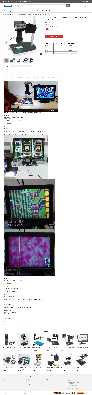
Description (7, 66)
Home (23, 11)
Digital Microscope (11, 14)
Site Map (5, 384)
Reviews (15, 66)
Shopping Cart (49, 384)
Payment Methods (7, 383)
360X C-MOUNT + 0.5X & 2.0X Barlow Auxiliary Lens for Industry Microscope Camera (9, 349)
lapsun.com (12, 393)
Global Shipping (17, 6)
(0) (50, 26)
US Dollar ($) (85, 1)
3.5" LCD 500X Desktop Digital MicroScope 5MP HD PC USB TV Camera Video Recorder (23, 349)
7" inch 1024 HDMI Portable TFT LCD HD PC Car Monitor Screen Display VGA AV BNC (82, 349)
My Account (48, 381)
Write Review (55, 26)
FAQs (4, 379)
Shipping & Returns (25, 66)
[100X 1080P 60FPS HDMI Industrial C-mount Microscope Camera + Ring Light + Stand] (6, 60)
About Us (5, 381)
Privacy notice (27, 383)
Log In (80, 6)
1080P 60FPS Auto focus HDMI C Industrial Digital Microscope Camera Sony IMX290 (24, 369)
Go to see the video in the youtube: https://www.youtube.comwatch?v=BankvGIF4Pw (22, 112)
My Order (48, 383)
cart (88, 6)
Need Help (78, 1)
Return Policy (27, 381)
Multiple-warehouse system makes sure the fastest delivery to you (17, 1)
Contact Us (26, 379)
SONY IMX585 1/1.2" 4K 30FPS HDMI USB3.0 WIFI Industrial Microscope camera (53, 369)
